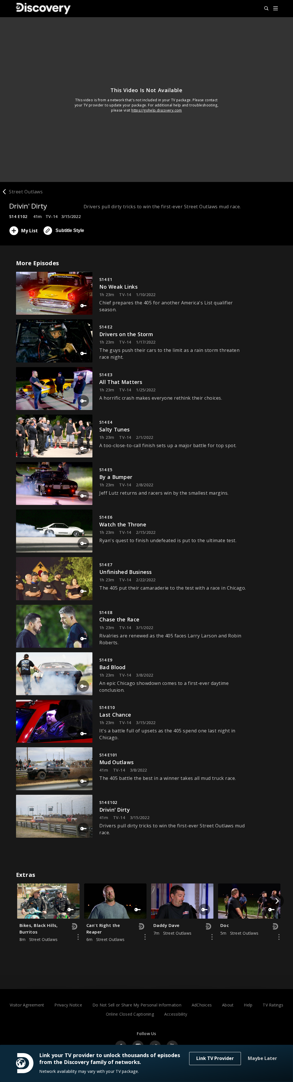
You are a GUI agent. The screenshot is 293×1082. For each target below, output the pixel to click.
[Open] (275, 8)
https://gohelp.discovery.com (156, 110)
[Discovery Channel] (46, 8)
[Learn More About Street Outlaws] (78, 937)
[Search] (263, 8)
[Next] (277, 901)
